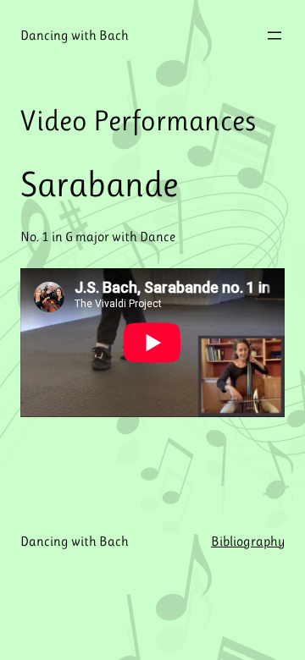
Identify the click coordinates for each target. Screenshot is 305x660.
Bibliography (248, 541)
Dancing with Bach (74, 35)
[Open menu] (274, 35)
